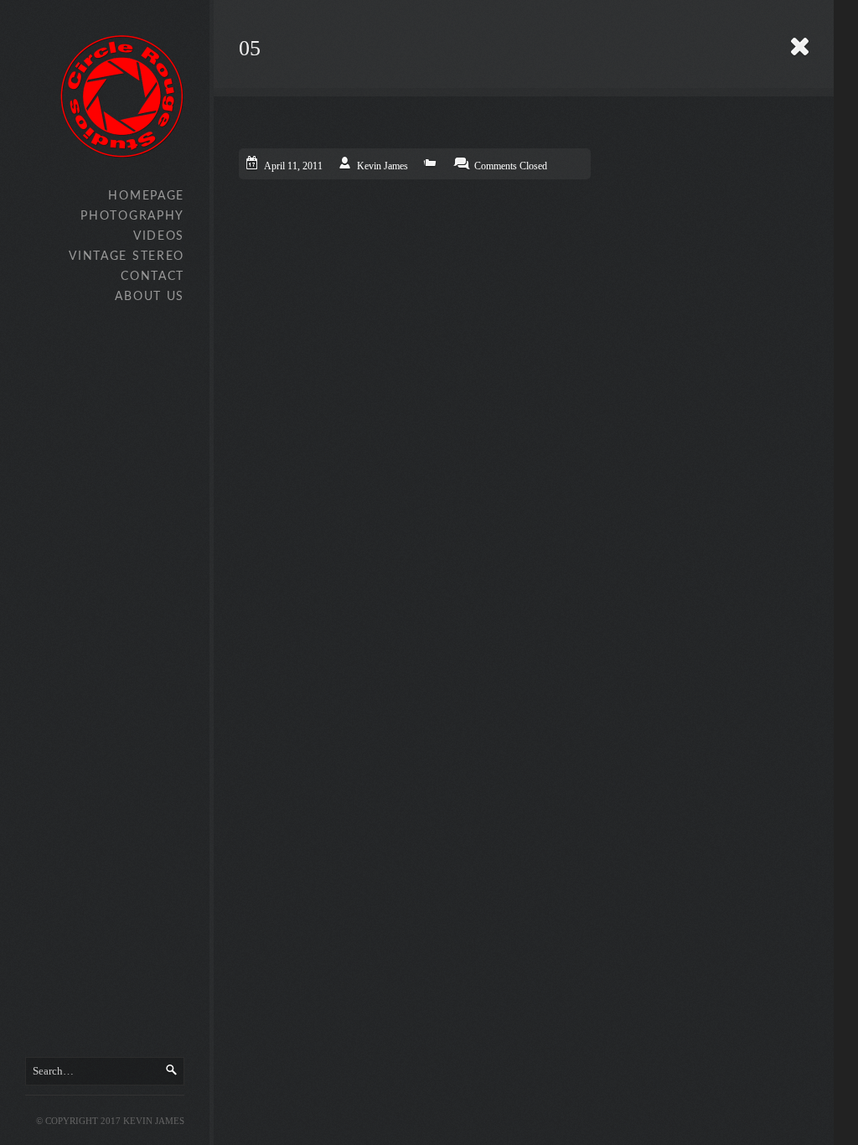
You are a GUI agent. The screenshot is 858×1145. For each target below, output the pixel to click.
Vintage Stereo (126, 256)
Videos (158, 236)
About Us (149, 297)
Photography (132, 216)
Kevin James (382, 166)
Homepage (146, 196)
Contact (152, 276)
